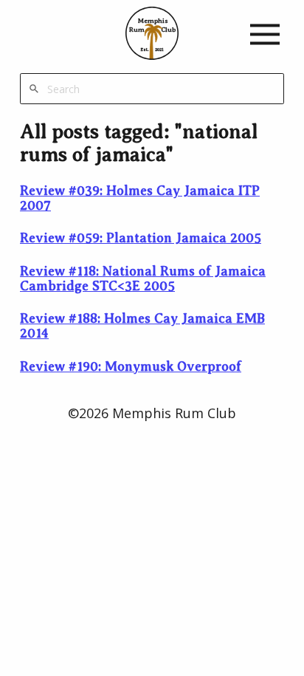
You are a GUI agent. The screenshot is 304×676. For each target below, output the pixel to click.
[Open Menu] (265, 33)
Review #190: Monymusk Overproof (130, 366)
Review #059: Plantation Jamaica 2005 (140, 238)
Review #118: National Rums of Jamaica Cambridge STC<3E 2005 (143, 278)
